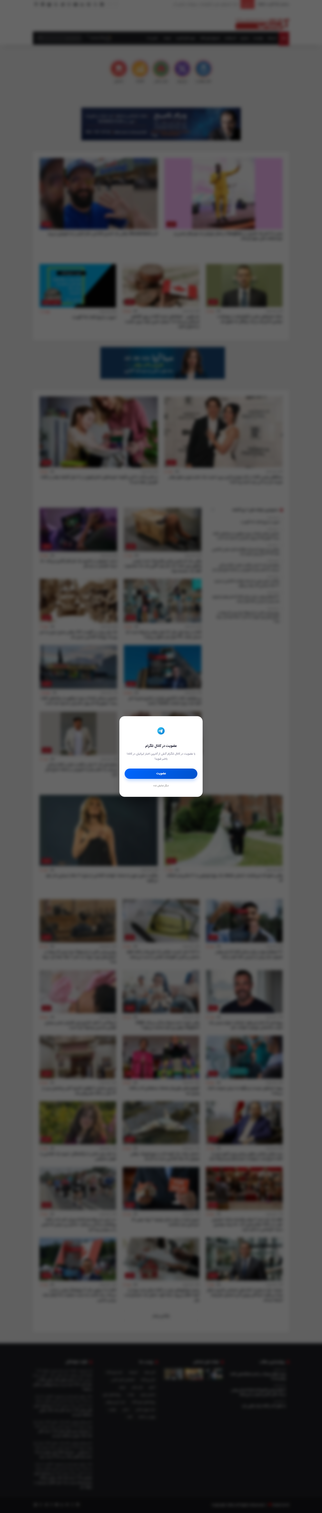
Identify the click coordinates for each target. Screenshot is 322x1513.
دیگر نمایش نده (161, 786)
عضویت (161, 773)
